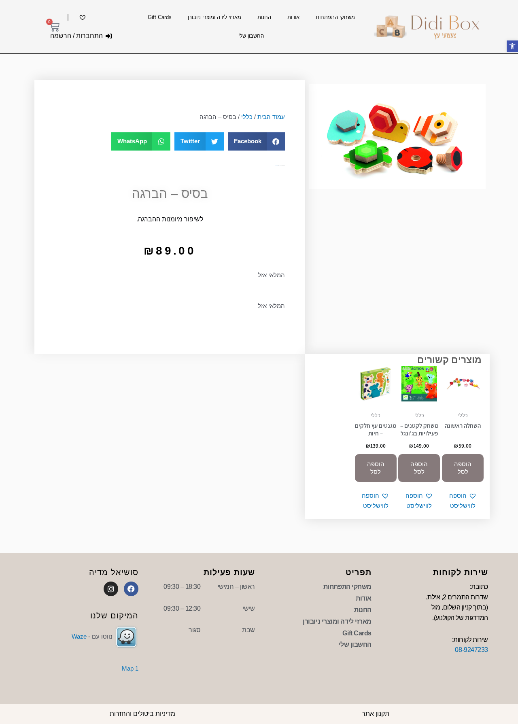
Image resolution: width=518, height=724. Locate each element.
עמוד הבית (271, 116)
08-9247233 (471, 649)
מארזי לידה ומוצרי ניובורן (214, 17)
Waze (79, 636)
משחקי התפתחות (335, 17)
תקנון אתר (375, 713)
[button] (256, 141)
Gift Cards (160, 17)
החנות (264, 17)
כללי (247, 116)
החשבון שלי (251, 36)
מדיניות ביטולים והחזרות (142, 713)
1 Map (130, 668)
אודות (293, 17)
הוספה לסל (462, 468)
